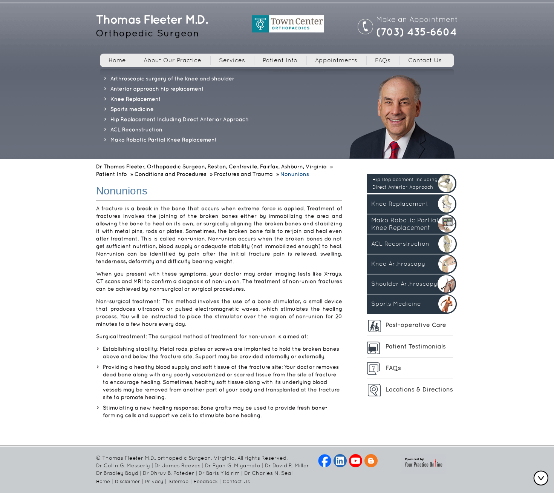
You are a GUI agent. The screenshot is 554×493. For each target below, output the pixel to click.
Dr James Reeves (177, 465)
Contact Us (425, 60)
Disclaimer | (129, 481)
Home (117, 60)
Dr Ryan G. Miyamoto (232, 465)
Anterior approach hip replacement (157, 89)
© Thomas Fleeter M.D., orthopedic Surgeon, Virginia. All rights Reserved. (192, 458)
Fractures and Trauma (243, 174)
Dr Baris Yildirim (219, 473)
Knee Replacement (135, 99)
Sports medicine (132, 109)
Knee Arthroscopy (398, 263)
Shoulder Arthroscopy (404, 283)
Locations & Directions (419, 389)
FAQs (382, 60)
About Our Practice (172, 60)
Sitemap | (180, 481)
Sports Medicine (396, 303)
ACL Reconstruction (136, 129)
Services (232, 60)
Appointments (336, 60)
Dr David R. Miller (287, 465)
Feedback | (207, 481)
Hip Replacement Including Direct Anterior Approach (179, 119)
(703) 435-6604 (416, 32)
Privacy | (156, 481)
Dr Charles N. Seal (268, 473)
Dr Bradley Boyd (117, 473)
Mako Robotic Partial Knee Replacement (163, 140)
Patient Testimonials (416, 346)
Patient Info (280, 60)
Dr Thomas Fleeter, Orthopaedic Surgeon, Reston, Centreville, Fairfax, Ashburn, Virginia (211, 166)
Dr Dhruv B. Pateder (168, 473)
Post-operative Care (416, 324)
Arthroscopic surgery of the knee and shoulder (172, 78)
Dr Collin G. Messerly (123, 465)
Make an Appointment (417, 19)
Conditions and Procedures (171, 174)
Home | (104, 481)
